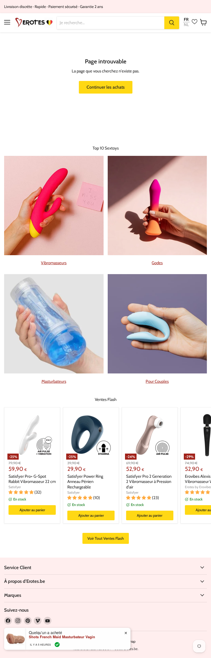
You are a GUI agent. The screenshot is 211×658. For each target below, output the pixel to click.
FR (186, 19)
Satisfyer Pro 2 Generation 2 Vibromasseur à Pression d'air (148, 482)
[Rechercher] (171, 22)
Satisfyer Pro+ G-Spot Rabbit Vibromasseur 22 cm (32, 479)
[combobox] (110, 22)
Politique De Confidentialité (96, 641)
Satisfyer (15, 487)
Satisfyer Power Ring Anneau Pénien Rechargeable (85, 482)
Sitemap (129, 641)
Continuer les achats (106, 87)
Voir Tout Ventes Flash (105, 538)
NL (186, 25)
